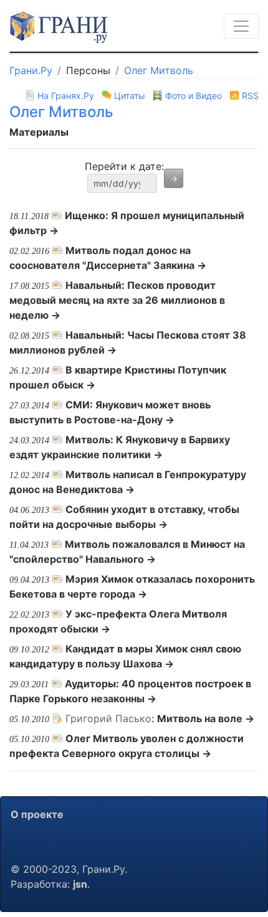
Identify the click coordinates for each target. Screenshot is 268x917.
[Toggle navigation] (241, 26)
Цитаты (130, 95)
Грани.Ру (30, 70)
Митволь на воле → (205, 718)
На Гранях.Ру (66, 95)
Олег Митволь (158, 70)
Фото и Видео (193, 95)
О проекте (37, 814)
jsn (80, 884)
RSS (249, 95)
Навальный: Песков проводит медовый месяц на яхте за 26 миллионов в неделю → (117, 300)
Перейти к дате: (124, 166)
